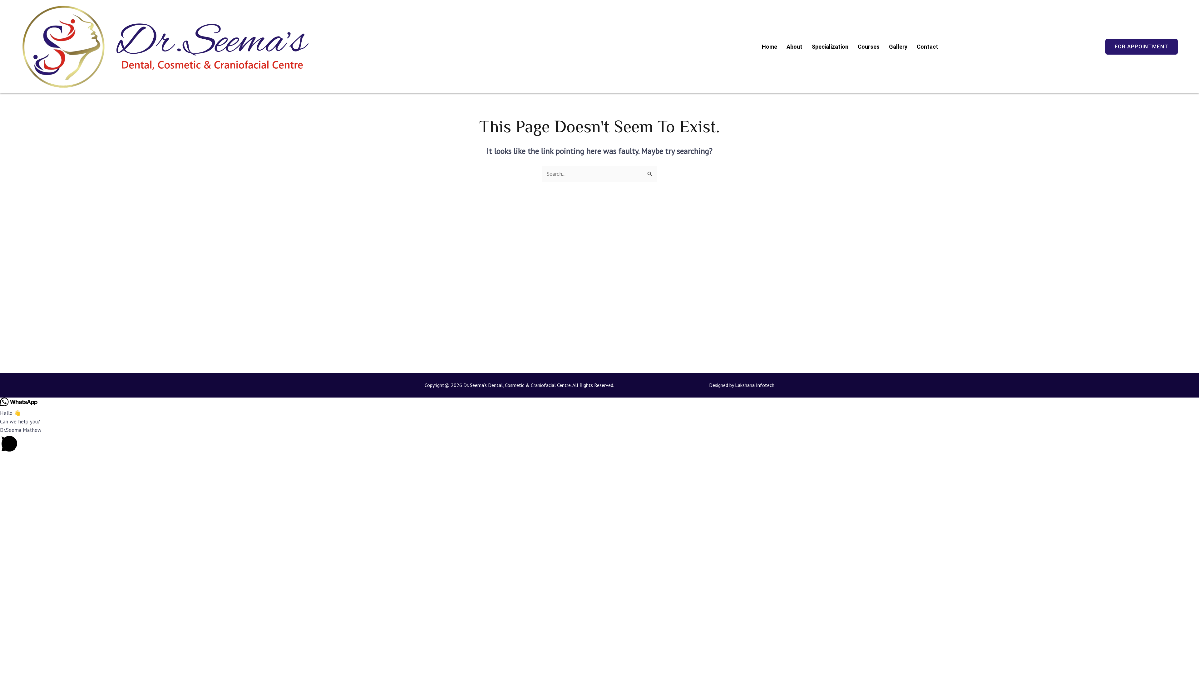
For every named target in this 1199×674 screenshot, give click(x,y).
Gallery (898, 46)
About (794, 46)
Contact (927, 46)
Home (769, 46)
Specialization (830, 46)
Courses (869, 46)
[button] (599, 441)
